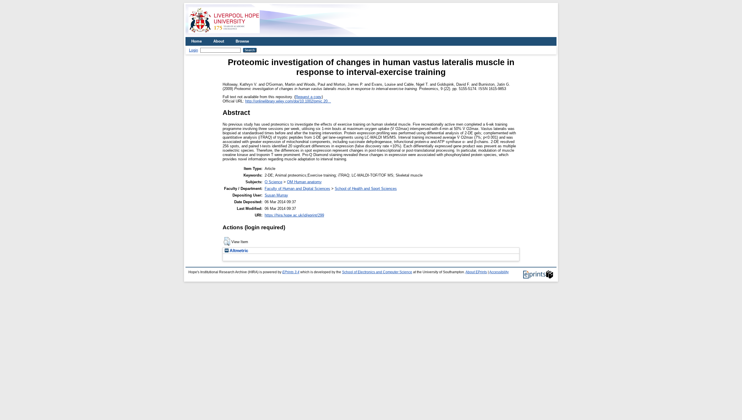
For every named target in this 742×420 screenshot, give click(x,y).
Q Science (273, 182)
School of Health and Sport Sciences (366, 188)
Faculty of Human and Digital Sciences (297, 188)
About (218, 41)
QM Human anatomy (304, 182)
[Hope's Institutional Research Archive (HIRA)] (224, 35)
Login (193, 50)
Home (196, 41)
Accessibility (499, 272)
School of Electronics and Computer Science (377, 272)
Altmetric (238, 250)
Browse (242, 41)
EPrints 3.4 (290, 272)
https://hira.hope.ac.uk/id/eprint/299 (294, 215)
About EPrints (476, 272)
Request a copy (308, 97)
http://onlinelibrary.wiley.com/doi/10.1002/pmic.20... (288, 101)
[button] (226, 241)
